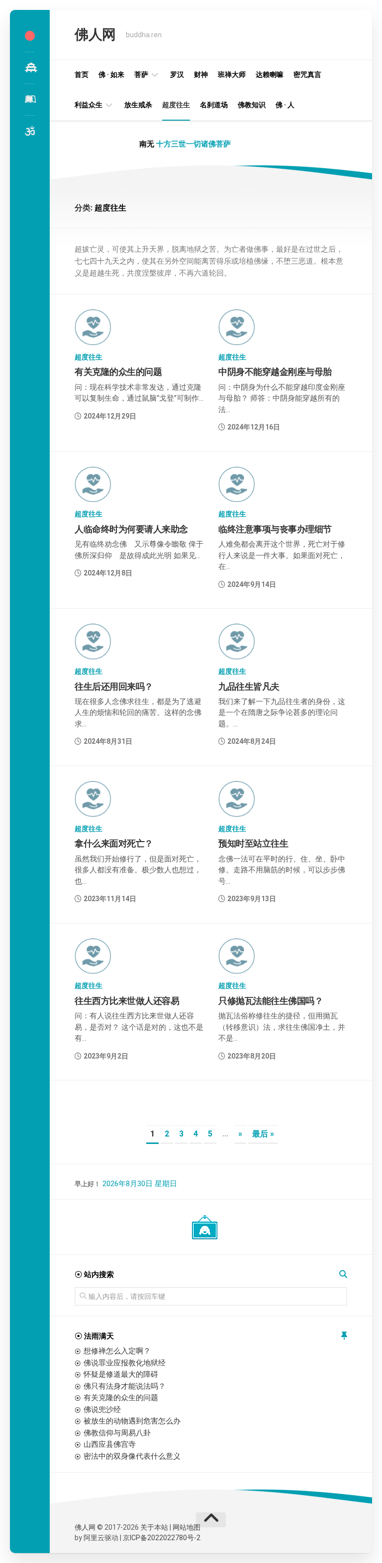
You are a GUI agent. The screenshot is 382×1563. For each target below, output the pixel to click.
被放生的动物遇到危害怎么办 (132, 1421)
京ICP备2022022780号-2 (161, 1538)
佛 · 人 (285, 105)
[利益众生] (30, 99)
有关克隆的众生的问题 (118, 371)
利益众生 (88, 105)
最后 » (263, 1133)
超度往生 (176, 105)
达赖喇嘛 (270, 74)
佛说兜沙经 (102, 1409)
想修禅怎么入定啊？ (117, 1351)
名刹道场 (214, 105)
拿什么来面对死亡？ (114, 843)
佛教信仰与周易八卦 (117, 1432)
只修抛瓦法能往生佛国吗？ (270, 1000)
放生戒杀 (138, 105)
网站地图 (186, 1527)
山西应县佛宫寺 (110, 1444)
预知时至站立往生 (253, 843)
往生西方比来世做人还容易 (127, 1000)
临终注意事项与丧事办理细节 (275, 529)
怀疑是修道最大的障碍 (121, 1374)
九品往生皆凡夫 (249, 686)
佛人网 (95, 34)
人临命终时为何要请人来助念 (131, 529)
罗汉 (177, 74)
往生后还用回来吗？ (114, 686)
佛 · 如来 (111, 74)
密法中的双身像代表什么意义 (132, 1456)
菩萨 (141, 74)
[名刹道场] (30, 67)
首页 (82, 74)
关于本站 (154, 1527)
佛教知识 (252, 105)
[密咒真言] (30, 131)
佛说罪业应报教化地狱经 (125, 1362)
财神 (201, 74)
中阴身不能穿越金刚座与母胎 (275, 371)
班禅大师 (232, 74)
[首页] (30, 36)
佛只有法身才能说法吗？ (125, 1386)
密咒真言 (307, 74)
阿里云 (94, 1538)
